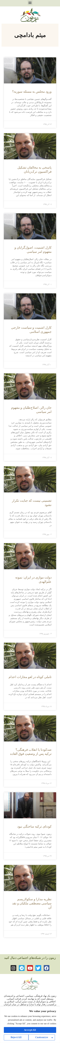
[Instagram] (13, 968)
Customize (41, 1037)
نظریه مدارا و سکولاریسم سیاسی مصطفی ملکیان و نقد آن (32, 903)
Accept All (30, 1030)
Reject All (16, 1037)
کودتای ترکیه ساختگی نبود (34, 826)
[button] (30, 2)
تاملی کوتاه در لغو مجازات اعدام (30, 677)
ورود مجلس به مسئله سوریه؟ (32, 91)
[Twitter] (38, 968)
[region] (30, 1025)
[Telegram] (22, 968)
